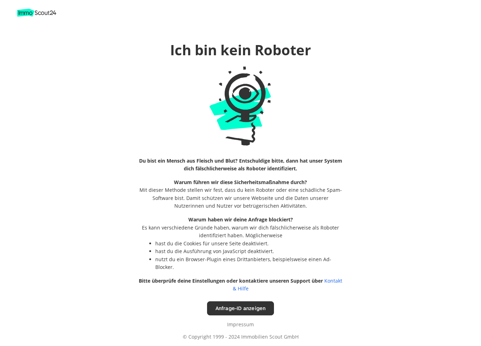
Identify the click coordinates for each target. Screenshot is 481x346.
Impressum (240, 324)
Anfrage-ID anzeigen (240, 308)
